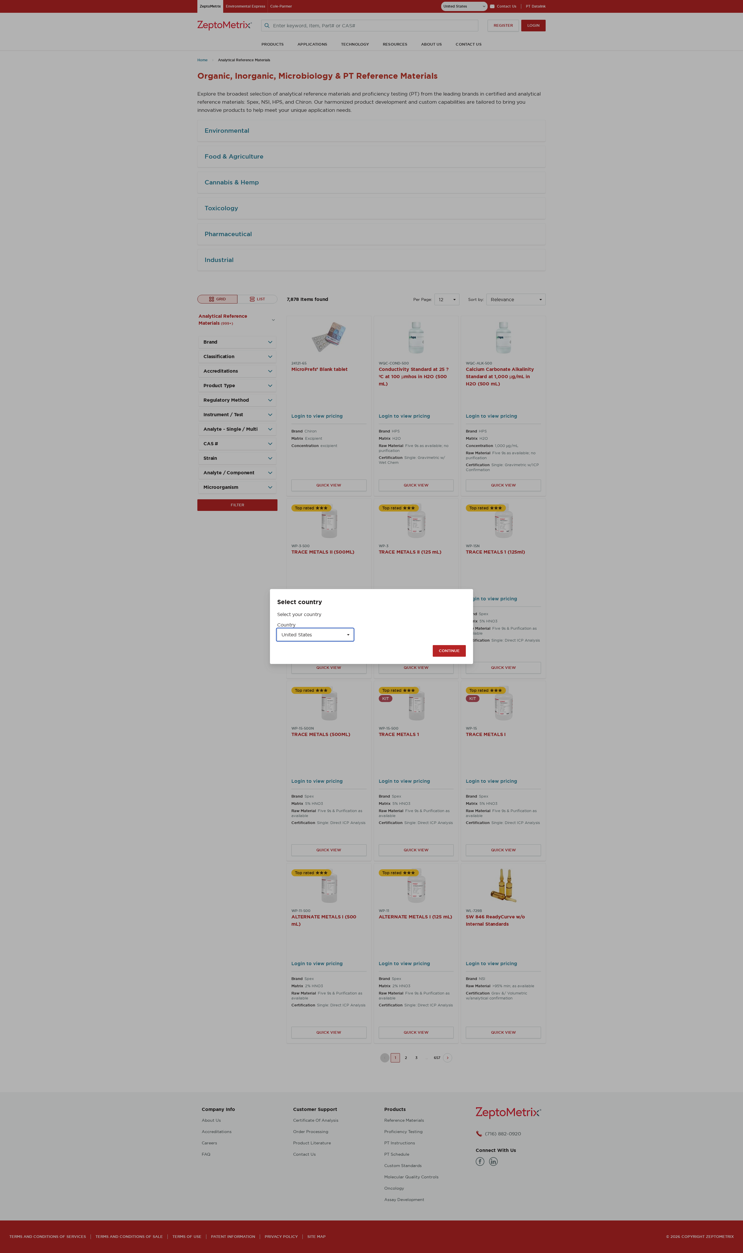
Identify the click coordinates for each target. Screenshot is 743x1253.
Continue (449, 650)
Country (286, 625)
